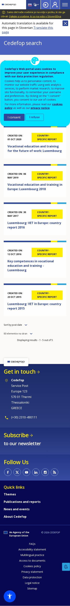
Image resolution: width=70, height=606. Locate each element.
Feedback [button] (66, 567)
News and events (16, 509)
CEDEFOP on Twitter (17, 472)
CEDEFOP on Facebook (8, 472)
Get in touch (19, 371)
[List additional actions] (38, 4)
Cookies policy (32, 566)
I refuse (34, 117)
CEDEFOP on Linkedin (36, 472)
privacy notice (40, 108)
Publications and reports (22, 502)
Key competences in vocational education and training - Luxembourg (30, 265)
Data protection (32, 577)
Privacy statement (32, 571)
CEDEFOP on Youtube (26, 472)
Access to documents (32, 560)
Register (55, 4)
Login (45, 4)
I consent (14, 117)
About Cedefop (15, 517)
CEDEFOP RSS (54, 472)
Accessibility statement (32, 549)
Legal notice (32, 583)
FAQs (32, 544)
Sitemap (32, 588)
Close (65, 23)
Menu (65, 4)
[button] (10, 596)
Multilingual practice (32, 555)
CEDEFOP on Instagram (45, 472)
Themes (10, 494)
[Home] (9, 4)
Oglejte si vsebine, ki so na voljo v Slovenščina (35, 16)
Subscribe (16, 435)
